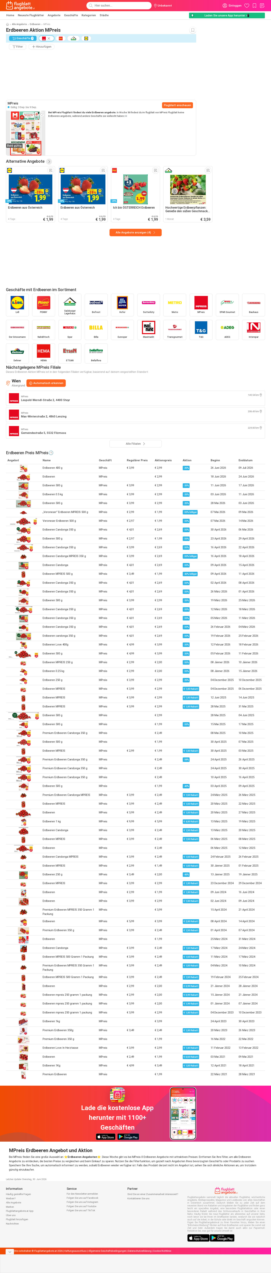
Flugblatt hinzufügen (17, 1219)
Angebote (54, 15)
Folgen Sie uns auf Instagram (82, 1202)
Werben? (11, 1198)
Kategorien (89, 15)
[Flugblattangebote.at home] (20, 5)
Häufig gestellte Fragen (18, 1194)
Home (10, 15)
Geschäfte (71, 15)
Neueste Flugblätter (31, 15)
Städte (104, 15)
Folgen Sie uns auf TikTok (81, 1210)
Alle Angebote (19, 24)
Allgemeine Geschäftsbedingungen (107, 1250)
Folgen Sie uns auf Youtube (81, 1206)
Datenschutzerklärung (139, 1250)
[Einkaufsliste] (262, 6)
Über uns (11, 1215)
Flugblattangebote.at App (20, 1211)
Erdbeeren (35, 24)
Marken (10, 1206)
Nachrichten (12, 1223)
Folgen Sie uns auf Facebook (82, 1197)
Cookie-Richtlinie (162, 1250)
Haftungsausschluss (75, 1250)
